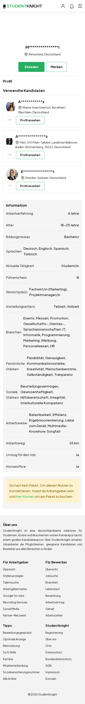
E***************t (37, 171)
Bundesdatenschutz (58, 659)
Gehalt (49, 608)
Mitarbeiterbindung (15, 665)
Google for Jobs (13, 595)
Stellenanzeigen (13, 576)
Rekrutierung (11, 645)
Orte (48, 645)
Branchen (51, 582)
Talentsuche (11, 582)
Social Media (11, 608)
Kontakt (50, 678)
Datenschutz (53, 652)
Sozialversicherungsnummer (21, 672)
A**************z (31, 136)
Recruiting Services (15, 602)
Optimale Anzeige (14, 639)
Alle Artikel (9, 678)
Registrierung (54, 632)
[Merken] (10, 120)
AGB (48, 665)
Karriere (8, 659)
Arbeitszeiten (54, 615)
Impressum (52, 672)
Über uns (51, 639)
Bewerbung (52, 595)
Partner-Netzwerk (14, 615)
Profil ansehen (30, 120)
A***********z (31, 101)
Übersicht (9, 569)
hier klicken (25, 496)
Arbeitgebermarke (15, 589)
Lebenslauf (52, 589)
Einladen (31, 67)
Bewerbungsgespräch (17, 632)
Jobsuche (51, 576)
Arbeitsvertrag (54, 602)
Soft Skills (9, 652)
